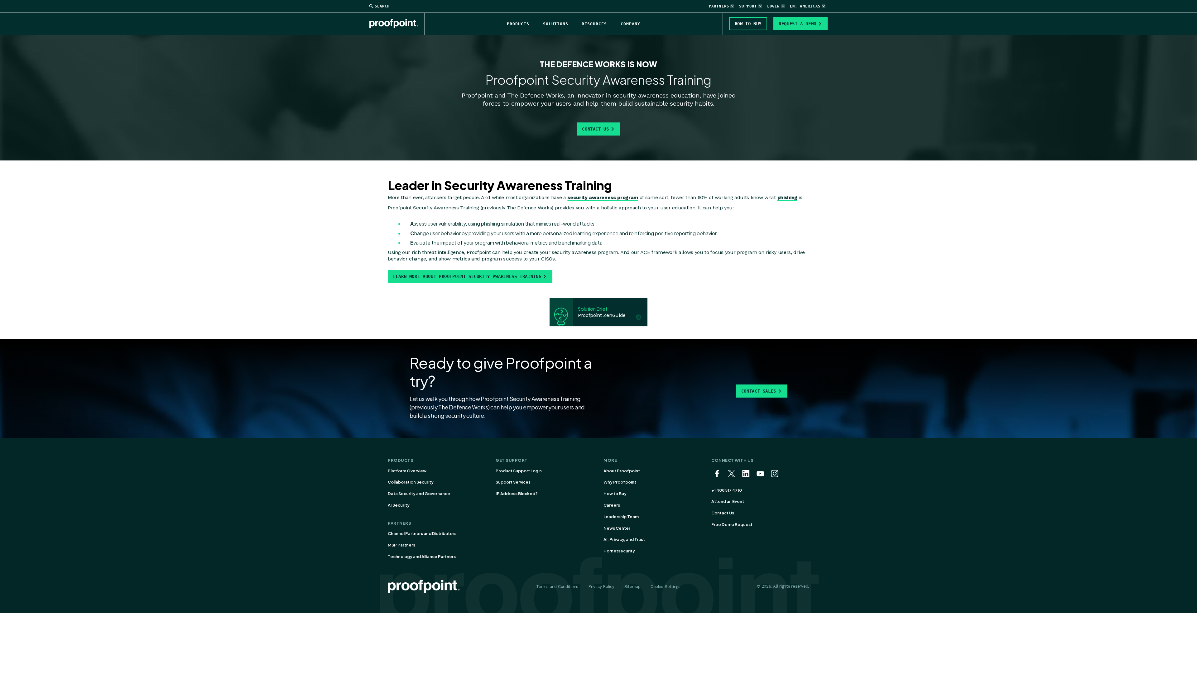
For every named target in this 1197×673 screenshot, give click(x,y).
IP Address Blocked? (517, 493)
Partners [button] (719, 6)
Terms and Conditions (557, 586)
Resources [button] (594, 23)
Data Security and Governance (419, 493)
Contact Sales (758, 391)
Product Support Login (519, 470)
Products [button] (518, 23)
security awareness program (602, 197)
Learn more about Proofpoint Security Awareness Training (467, 276)
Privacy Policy (601, 586)
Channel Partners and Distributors (422, 533)
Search (382, 6)
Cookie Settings (665, 586)
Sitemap (632, 586)
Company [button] (630, 23)
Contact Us (595, 128)
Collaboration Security (411, 482)
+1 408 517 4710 (726, 490)
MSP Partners (401, 544)
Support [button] (748, 6)
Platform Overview (407, 470)
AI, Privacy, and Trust (624, 539)
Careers (611, 505)
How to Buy (615, 493)
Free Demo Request (731, 524)
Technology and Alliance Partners (422, 556)
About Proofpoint (621, 470)
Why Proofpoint (619, 482)
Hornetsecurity (619, 550)
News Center (616, 528)
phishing (787, 197)
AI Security (399, 505)
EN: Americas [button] (805, 6)
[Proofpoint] (397, 23)
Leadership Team (621, 516)
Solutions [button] (555, 23)
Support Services (513, 482)
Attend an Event (727, 501)
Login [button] (773, 6)
